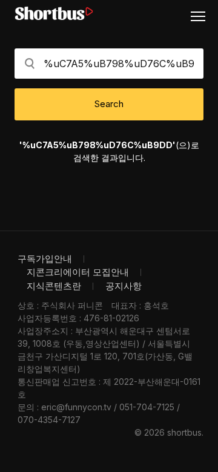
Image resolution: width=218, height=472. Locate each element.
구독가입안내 (45, 258)
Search (109, 104)
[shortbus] (54, 13)
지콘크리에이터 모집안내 (78, 272)
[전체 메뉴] (203, 15)
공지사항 (123, 286)
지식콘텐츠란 (54, 286)
